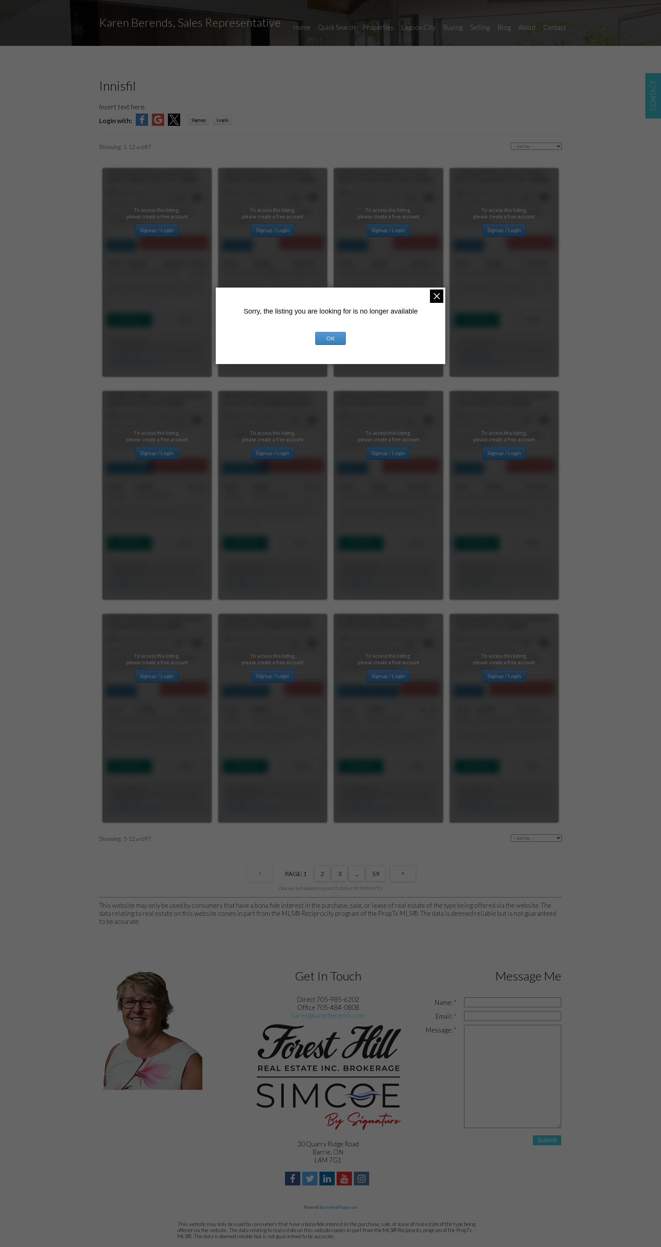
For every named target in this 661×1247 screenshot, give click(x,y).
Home (301, 27)
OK (330, 338)
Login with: (115, 121)
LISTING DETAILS (129, 320)
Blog (504, 27)
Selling (480, 27)
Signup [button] (198, 120)
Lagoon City (418, 27)
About (527, 27)
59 (375, 873)
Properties (378, 27)
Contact (554, 27)
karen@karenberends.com (138, 361)
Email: (444, 1016)
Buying (452, 27)
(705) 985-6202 (127, 355)
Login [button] (222, 120)
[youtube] (345, 1179)
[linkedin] (328, 1179)
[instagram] (362, 1179)
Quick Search (336, 27)
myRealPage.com (341, 1207)
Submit (547, 1140)
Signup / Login (157, 230)
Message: (439, 1030)
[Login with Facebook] (142, 123)
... (356, 873)
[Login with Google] (158, 123)
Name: (444, 1002)
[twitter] (310, 1179)
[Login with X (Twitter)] (174, 123)
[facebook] (293, 1179)
